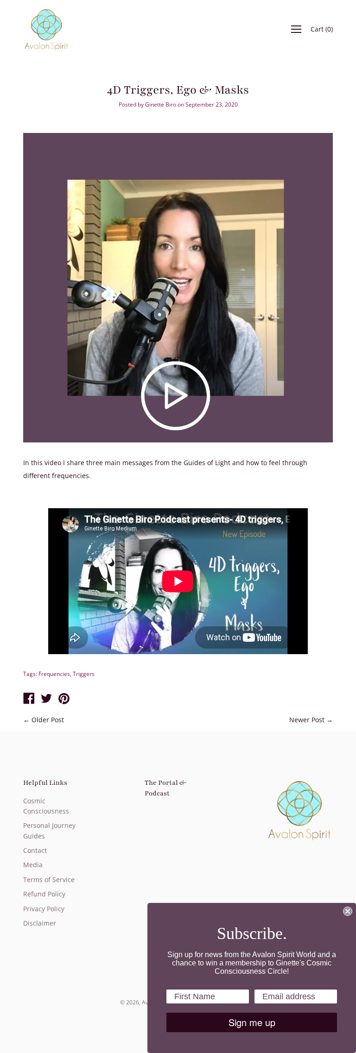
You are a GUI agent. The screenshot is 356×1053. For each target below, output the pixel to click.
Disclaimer (39, 923)
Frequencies (54, 674)
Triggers (84, 674)
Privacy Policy (43, 908)
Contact (35, 850)
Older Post (48, 719)
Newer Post (306, 719)
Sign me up (252, 1022)
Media (33, 864)
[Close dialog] (347, 911)
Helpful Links (45, 782)
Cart (322, 29)
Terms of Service (49, 879)
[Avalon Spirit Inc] (28, 699)
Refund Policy (44, 893)
